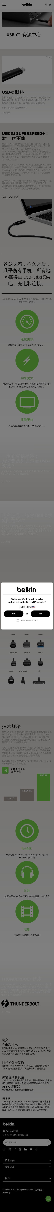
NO (40, 613)
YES (13, 613)
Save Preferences (29, 620)
